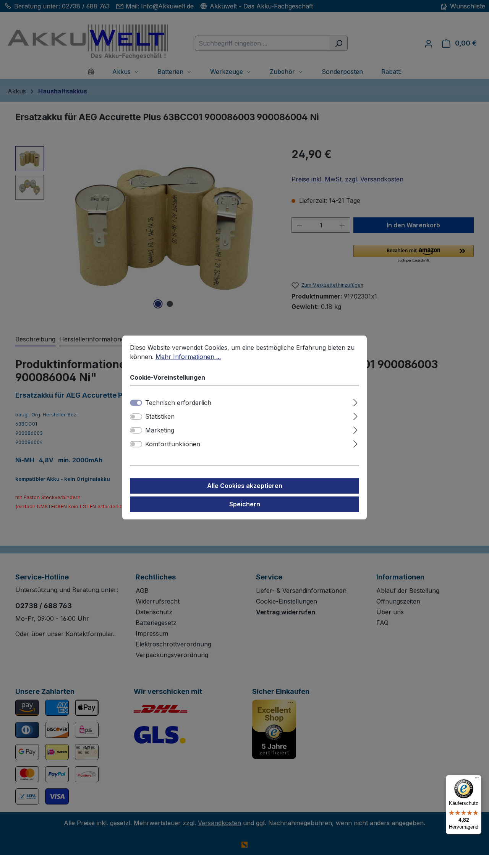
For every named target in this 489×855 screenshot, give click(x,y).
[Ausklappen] (355, 401)
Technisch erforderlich (178, 403)
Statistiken (160, 417)
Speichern (244, 504)
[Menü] (476, 779)
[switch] (136, 417)
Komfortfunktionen (172, 444)
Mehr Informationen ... (188, 357)
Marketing (159, 430)
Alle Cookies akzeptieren (244, 486)
